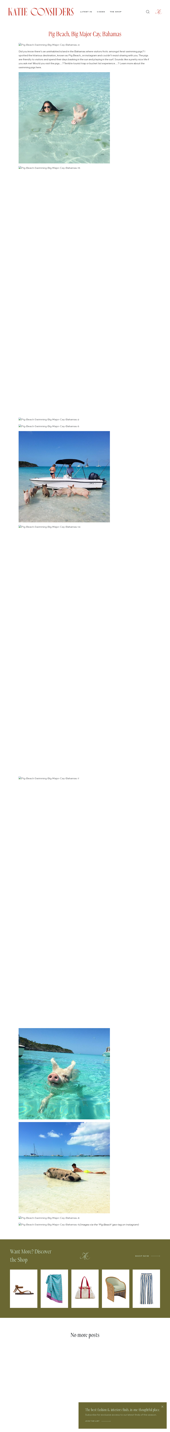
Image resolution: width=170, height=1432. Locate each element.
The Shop (116, 12)
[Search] (147, 11)
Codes (101, 12)
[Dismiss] (162, 1406)
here (38, 67)
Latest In (86, 12)
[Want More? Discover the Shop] (85, 1256)
